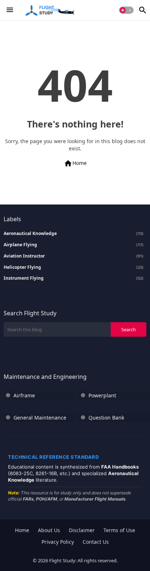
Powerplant (102, 395)
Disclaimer (82, 530)
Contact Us (96, 541)
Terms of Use (119, 530)
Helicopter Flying (73, 267)
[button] (126, 10)
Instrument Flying (73, 278)
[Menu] (10, 10)
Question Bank (106, 417)
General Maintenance (39, 417)
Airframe (24, 395)
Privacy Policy (58, 541)
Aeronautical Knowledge (73, 233)
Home (75, 163)
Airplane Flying (73, 245)
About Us (49, 530)
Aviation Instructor (73, 256)
